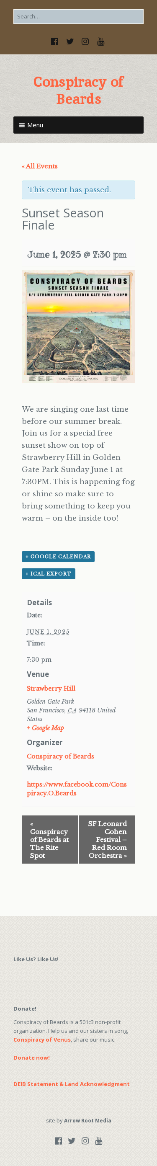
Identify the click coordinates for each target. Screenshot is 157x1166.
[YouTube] (101, 41)
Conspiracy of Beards (78, 90)
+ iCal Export (49, 574)
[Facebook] (55, 41)
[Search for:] (78, 16)
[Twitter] (70, 41)
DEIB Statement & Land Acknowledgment (71, 1084)
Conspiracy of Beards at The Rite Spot (49, 839)
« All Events (40, 166)
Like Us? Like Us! (36, 959)
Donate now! (31, 1057)
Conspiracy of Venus (42, 1039)
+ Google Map (45, 728)
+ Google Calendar (58, 557)
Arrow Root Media (87, 1120)
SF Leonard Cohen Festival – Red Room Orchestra (107, 839)
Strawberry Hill (51, 688)
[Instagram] (85, 41)
